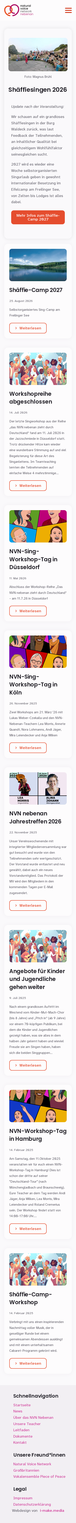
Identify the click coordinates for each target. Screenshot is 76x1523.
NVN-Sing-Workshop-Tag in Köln (33, 684)
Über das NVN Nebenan (33, 1417)
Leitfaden (21, 1430)
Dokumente (23, 1436)
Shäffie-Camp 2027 (35, 290)
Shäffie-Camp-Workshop (30, 1298)
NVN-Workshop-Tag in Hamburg (37, 1135)
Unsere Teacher (27, 1423)
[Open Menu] (68, 10)
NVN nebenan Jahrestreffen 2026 (35, 817)
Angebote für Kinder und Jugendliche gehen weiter (37, 979)
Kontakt (20, 1442)
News (17, 1411)
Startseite (22, 1405)
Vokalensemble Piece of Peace (39, 1476)
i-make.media (52, 1510)
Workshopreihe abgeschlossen (30, 397)
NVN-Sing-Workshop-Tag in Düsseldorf (33, 559)
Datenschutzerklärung (32, 1504)
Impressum (23, 1498)
